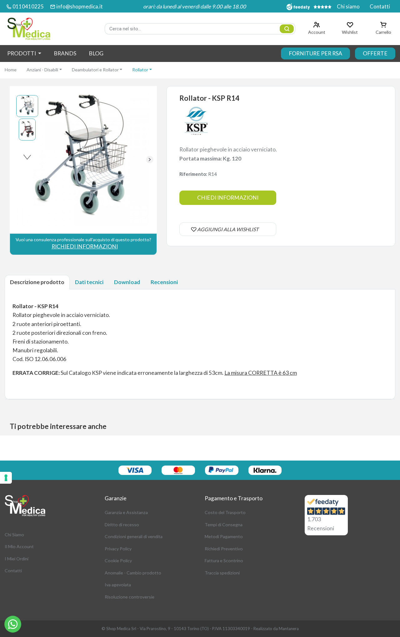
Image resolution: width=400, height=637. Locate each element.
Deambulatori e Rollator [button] (95, 69)
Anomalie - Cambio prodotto (133, 572)
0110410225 (28, 6)
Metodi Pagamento (224, 536)
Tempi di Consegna (223, 524)
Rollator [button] (140, 69)
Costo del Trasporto (225, 512)
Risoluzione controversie (129, 596)
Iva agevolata (118, 584)
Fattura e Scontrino (224, 560)
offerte (375, 53)
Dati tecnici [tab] (89, 282)
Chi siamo (348, 6)
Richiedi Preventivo (224, 548)
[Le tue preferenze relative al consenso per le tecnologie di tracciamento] (6, 478)
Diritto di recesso (122, 524)
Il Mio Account (19, 546)
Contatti (380, 6)
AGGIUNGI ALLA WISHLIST (227, 229)
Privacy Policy (118, 548)
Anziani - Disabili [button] (42, 69)
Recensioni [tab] (164, 282)
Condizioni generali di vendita (133, 536)
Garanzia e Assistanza (126, 512)
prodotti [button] (22, 53)
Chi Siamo (14, 534)
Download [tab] (127, 282)
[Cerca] (287, 28)
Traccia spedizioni (222, 572)
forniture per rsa (315, 53)
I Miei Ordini (16, 558)
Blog (96, 53)
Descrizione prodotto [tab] (37, 282)
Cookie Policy (118, 560)
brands (65, 53)
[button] (149, 159)
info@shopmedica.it (79, 6)
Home (11, 69)
